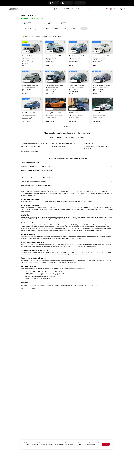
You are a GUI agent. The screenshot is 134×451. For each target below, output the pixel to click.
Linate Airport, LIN (89, 143)
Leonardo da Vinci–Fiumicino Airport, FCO (63, 143)
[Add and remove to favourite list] (41, 42)
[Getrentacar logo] (16, 9)
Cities (52, 137)
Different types (69, 137)
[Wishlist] (121, 9)
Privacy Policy (79, 444)
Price (65, 28)
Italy (29, 288)
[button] (106, 9)
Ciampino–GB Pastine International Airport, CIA (34, 143)
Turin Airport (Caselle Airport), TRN (30, 146)
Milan (33, 288)
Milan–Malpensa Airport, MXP (29, 151)
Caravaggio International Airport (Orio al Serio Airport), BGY (96, 147)
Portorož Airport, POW (58, 146)
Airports (59, 137)
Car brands (81, 137)
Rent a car (24, 288)
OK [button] (106, 444)
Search (84, 28)
